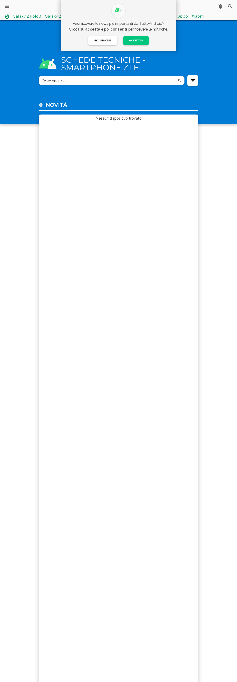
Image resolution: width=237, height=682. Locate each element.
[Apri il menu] (7, 6)
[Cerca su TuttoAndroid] (230, 6)
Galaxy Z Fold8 (27, 16)
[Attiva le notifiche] (220, 6)
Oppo (182, 16)
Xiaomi (198, 16)
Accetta (136, 40)
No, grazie (102, 40)
